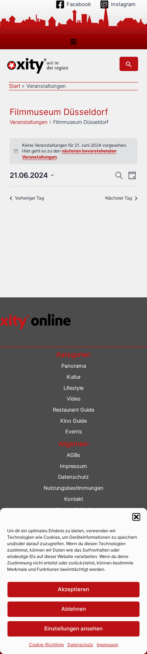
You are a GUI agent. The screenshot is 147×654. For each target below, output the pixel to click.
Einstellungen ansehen (73, 628)
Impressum (107, 644)
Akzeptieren (73, 589)
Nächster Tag (118, 198)
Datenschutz (80, 644)
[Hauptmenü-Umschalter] (73, 41)
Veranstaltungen (28, 122)
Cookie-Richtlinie (46, 644)
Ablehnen (73, 608)
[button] (136, 516)
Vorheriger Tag (29, 198)
